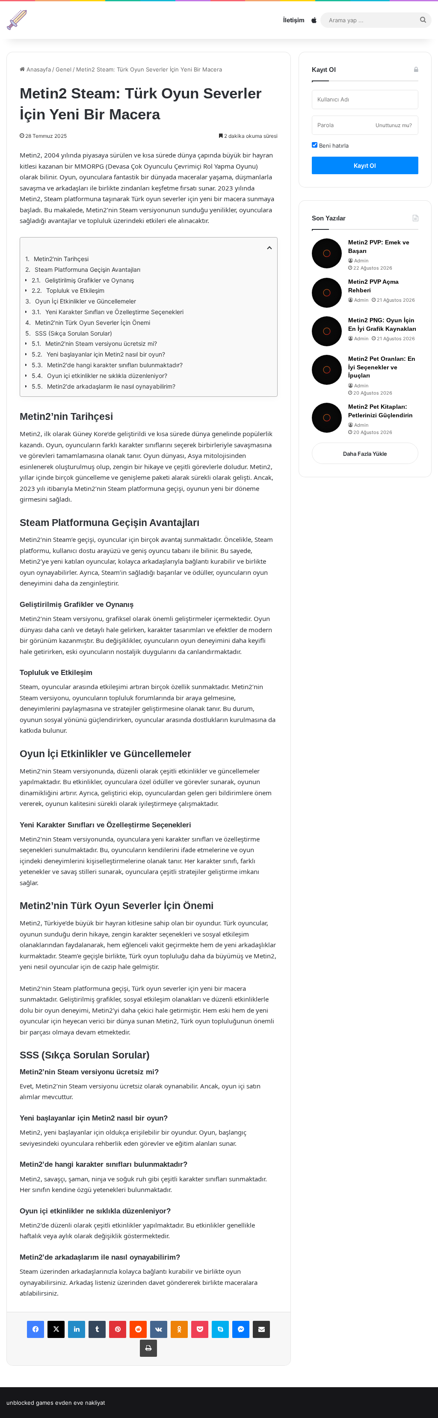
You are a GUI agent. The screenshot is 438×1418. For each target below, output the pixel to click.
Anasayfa (38, 69)
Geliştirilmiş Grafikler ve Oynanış (89, 280)
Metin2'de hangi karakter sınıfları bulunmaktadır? (115, 365)
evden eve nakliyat (80, 1402)
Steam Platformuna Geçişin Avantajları (87, 269)
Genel (63, 69)
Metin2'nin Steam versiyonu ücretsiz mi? (101, 343)
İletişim (294, 20)
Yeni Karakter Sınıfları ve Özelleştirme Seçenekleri (114, 311)
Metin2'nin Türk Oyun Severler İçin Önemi (92, 322)
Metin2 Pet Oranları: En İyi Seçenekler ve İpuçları (381, 367)
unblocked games (29, 1402)
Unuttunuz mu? (394, 125)
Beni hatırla (333, 145)
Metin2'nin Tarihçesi (61, 258)
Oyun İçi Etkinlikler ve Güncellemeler (85, 301)
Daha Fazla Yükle (365, 453)
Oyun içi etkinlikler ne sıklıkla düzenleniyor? (107, 375)
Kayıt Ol (365, 165)
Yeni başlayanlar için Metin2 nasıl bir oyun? (106, 354)
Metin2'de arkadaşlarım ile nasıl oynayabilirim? (111, 386)
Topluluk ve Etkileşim (75, 290)
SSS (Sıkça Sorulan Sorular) (73, 333)
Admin (361, 261)
